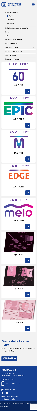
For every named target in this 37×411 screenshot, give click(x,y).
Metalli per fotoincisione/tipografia (16, 28)
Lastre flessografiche (12, 12)
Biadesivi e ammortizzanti (13, 40)
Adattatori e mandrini (12, 47)
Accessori (10, 23)
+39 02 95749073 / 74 (11, 383)
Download (8, 358)
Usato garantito (10, 55)
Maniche (8, 32)
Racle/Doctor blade (11, 43)
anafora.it (28, 403)
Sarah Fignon (4, 407)
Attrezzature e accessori (13, 51)
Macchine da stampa (12, 59)
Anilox (7, 36)
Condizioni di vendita (8, 399)
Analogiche (10, 20)
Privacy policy (5, 396)
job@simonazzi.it (9, 389)
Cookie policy (15, 396)
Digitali (11, 16)
